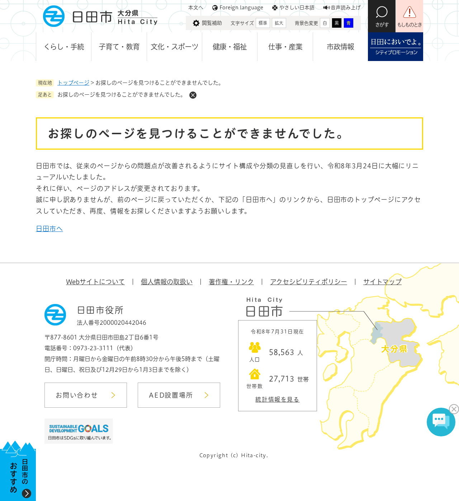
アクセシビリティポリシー (308, 281)
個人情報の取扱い (167, 281)
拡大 (279, 23)
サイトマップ (382, 281)
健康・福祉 (230, 46)
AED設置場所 (171, 395)
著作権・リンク (231, 281)
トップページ (73, 82)
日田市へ (49, 228)
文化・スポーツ (174, 46)
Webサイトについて (95, 281)
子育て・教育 (119, 46)
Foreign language (241, 7)
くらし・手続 (63, 46)
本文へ (195, 7)
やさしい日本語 (296, 7)
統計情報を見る (277, 399)
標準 (263, 23)
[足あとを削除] (193, 95)
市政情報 (340, 46)
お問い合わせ (77, 395)
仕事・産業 (285, 46)
